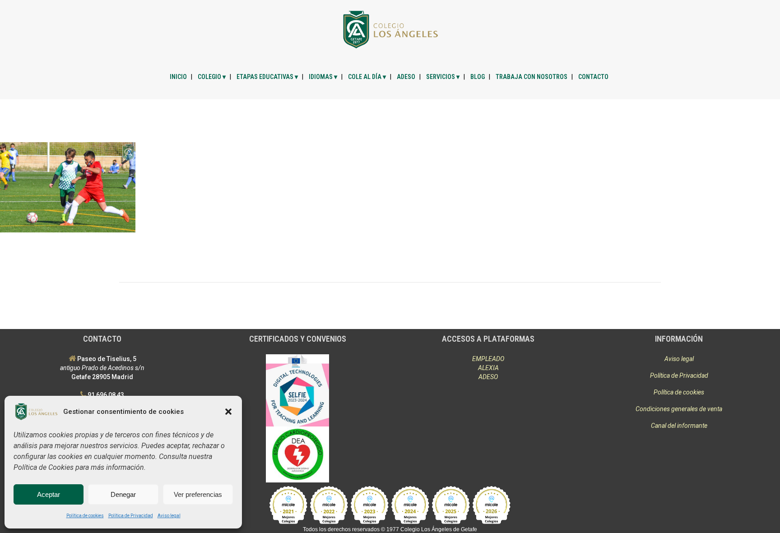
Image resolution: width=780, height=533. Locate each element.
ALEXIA (488, 367)
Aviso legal (169, 515)
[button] (228, 411)
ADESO (488, 376)
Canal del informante (679, 425)
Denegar (123, 494)
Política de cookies (85, 515)
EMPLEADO (488, 358)
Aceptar (48, 494)
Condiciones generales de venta (679, 408)
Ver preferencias (198, 494)
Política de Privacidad (130, 515)
